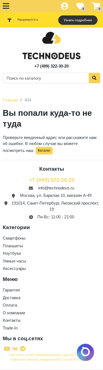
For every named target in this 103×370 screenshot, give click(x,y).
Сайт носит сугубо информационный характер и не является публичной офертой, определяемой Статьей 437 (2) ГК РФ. (51, 357)
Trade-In (10, 328)
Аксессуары (14, 268)
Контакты (12, 320)
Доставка (11, 297)
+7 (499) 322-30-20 (51, 66)
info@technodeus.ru (56, 188)
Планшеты (13, 245)
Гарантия (11, 290)
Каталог (44, 150)
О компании (14, 312)
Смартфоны (14, 238)
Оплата (10, 305)
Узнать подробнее (78, 20)
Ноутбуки (12, 253)
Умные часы (14, 261)
